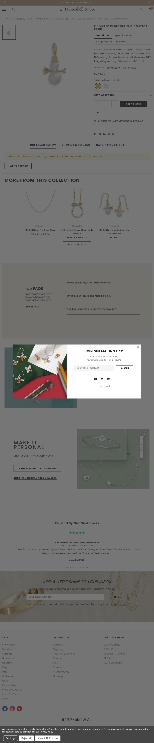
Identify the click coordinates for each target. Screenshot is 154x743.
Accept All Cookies (47, 738)
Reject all (26, 738)
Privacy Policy (46, 731)
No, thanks (105, 386)
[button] (138, 347)
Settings (10, 738)
